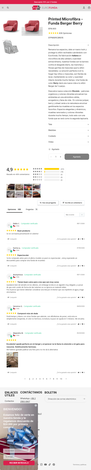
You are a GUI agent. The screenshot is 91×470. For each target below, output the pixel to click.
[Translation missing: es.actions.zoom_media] (10, 25)
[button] (79, 239)
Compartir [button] (13, 239)
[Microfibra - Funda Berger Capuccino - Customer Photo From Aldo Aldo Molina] (11, 194)
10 (61, 379)
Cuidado (52, 136)
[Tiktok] (49, 464)
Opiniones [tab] (12, 209)
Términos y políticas (79, 464)
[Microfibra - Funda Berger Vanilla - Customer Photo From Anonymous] (28, 194)
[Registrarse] (84, 398)
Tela (50, 124)
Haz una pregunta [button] (49, 203)
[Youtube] (45, 464)
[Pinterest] (53, 464)
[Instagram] (41, 464)
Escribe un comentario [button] (73, 203)
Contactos (9, 401)
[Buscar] (7, 7)
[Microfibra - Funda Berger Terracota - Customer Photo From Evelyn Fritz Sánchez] (37, 194)
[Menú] (2, 7)
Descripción (53, 45)
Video (51, 142)
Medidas (52, 130)
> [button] (66, 379)
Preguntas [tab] (30, 209)
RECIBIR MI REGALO (19, 463)
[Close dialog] (36, 405)
